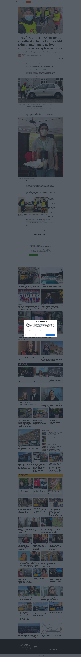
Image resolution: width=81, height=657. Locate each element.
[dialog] (40, 328)
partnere (41, 325)
